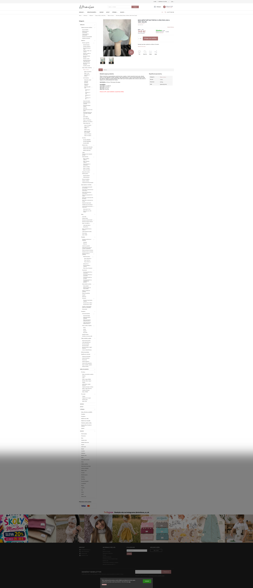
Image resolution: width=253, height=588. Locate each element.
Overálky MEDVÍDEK (87, 141)
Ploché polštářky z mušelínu (86, 266)
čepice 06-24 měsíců (86, 127)
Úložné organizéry (85, 361)
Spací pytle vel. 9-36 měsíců (87, 211)
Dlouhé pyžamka (86, 175)
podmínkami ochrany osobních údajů (156, 575)
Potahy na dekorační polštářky (86, 291)
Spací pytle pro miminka (86, 184)
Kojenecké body (85, 156)
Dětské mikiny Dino (86, 150)
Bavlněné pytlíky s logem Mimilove (87, 348)
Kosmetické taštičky (86, 313)
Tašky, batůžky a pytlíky (86, 338)
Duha (82, 457)
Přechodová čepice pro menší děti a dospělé (87, 113)
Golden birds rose (85, 442)
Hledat (135, 6)
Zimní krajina (84, 433)
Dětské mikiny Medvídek (87, 147)
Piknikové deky (85, 218)
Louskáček (83, 483)
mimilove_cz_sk (84, 555)
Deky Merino (85, 226)
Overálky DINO (86, 143)
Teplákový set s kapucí (86, 397)
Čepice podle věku (86, 123)
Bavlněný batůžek (85, 343)
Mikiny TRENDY (85, 391)
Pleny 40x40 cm (87, 261)
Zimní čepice (85, 116)
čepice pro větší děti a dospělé (87, 132)
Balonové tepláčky (85, 179)
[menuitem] (82, 12)
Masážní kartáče (85, 334)
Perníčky (83, 479)
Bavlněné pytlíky (85, 345)
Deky (82, 214)
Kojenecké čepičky (86, 101)
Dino (82, 438)
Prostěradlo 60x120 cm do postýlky (87, 273)
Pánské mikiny (85, 399)
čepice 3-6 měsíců (87, 135)
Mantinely (84, 296)
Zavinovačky (84, 309)
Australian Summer (85, 459)
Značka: (170, 27)
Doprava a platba (163, 1)
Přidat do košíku (150, 38)
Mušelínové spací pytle (86, 202)
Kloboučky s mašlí (87, 79)
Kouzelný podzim (84, 481)
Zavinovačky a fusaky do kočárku (86, 425)
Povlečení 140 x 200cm (87, 302)
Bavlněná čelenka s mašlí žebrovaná (87, 61)
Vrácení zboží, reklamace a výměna (110, 562)
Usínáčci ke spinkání (86, 245)
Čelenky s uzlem (86, 58)
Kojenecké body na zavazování (86, 164)
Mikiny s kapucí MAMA (86, 379)
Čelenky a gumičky (85, 42)
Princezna (83, 435)
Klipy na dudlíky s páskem (87, 364)
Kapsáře (83, 294)
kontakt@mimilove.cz (85, 549)
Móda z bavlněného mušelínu (87, 374)
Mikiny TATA (84, 401)
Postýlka (83, 237)
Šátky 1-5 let (86, 73)
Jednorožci (83, 446)
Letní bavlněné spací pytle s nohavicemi (87, 207)
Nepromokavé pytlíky (86, 340)
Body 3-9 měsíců (86, 168)
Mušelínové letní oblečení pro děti (87, 154)
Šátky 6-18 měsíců (87, 71)
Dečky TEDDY (84, 234)
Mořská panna (84, 474)
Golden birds (84, 440)
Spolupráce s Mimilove (108, 553)
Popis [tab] (100, 69)
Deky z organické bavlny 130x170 (86, 229)
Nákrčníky (85, 108)
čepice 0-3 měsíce (87, 133)
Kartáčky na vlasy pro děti (87, 336)
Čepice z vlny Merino (87, 119)
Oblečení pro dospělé (85, 420)
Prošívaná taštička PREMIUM (86, 318)
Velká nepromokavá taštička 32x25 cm (87, 323)
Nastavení (104, 584)
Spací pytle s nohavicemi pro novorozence (87, 190)
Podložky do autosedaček (87, 36)
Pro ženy (83, 372)
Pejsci (82, 485)
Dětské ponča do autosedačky (85, 32)
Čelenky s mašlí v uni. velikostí (87, 51)
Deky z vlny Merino (86, 223)
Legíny (83, 152)
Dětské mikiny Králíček (87, 148)
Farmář (83, 472)
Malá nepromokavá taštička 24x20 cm (87, 320)
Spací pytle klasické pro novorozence (86, 193)
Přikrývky (85, 243)
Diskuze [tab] (105, 69)
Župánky (85, 330)
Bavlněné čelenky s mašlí (87, 49)
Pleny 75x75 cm (87, 260)
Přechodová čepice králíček (86, 106)
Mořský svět (83, 455)
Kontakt (104, 555)
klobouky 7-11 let (87, 98)
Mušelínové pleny (86, 256)
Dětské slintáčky (85, 366)
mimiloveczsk (84, 553)
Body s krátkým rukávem (86, 159)
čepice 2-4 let (87, 129)
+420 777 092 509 (85, 551)
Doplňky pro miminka (85, 354)
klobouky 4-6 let (87, 96)
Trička (83, 377)
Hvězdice (83, 453)
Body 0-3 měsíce (86, 166)
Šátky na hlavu (86, 69)
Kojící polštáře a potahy (86, 284)
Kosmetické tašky (86, 315)
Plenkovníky (84, 359)
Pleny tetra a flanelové (87, 268)
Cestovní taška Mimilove (87, 349)
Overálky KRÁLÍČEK (86, 139)
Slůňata (83, 476)
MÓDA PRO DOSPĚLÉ (84, 369)
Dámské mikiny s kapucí (86, 380)
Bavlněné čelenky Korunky (86, 56)
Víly (82, 489)
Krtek (82, 461)
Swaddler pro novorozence (87, 204)
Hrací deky (84, 216)
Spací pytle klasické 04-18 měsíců (87, 195)
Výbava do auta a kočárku (86, 27)
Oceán (82, 448)
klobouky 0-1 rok (87, 90)
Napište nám (105, 560)
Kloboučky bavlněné (86, 82)
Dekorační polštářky (86, 293)
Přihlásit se (166, 571)
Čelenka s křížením (86, 46)
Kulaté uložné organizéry (87, 363)
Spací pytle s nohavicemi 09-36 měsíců (87, 198)
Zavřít (170, 56)
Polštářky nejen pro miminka (87, 251)
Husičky (83, 487)
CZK (172, 1)
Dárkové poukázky (85, 352)
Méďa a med (84, 470)
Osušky (84, 329)
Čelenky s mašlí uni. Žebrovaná (87, 54)
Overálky (84, 137)
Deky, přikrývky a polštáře (86, 412)
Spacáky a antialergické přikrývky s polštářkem (86, 307)
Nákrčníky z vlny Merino (87, 121)
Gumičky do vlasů (86, 65)
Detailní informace (142, 46)
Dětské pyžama (85, 173)
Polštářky (85, 242)
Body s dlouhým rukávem (86, 162)
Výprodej (82, 409)
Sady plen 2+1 (85, 263)
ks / (156, 550)
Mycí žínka (85, 332)
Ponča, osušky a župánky (87, 325)
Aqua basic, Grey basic (86, 466)
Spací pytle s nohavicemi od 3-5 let (87, 201)
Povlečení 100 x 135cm (87, 304)
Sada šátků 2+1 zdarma (87, 75)
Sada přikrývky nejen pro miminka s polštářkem (87, 248)
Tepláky (83, 382)
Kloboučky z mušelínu (86, 85)
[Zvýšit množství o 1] (141, 38)
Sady (84, 114)
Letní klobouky (86, 77)
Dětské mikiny (85, 145)
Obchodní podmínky (107, 556)
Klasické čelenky (86, 44)
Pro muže (83, 394)
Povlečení (84, 298)
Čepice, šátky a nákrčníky (87, 67)
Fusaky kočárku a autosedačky (85, 34)
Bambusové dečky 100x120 (87, 221)
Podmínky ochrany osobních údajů (110, 558)
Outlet (81, 406)
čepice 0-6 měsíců (87, 125)
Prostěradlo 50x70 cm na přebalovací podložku (87, 280)
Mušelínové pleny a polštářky (86, 254)
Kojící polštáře (86, 285)
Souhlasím (147, 581)
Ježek (82, 494)
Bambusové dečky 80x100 (87, 219)
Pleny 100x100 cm (87, 258)
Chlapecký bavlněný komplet (87, 182)
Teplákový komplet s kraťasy (87, 386)
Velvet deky (84, 233)
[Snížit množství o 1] (138, 38)
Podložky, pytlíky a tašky (86, 422)
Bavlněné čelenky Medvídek (86, 63)
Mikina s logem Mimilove (87, 388)
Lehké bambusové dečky (87, 231)
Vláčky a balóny (84, 464)
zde (129, 581)
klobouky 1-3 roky (87, 93)
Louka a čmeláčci (85, 468)
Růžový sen (83, 496)
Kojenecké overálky (86, 171)
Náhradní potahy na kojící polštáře (87, 288)
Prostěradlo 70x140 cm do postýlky (87, 275)
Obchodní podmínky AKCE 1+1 (109, 564)
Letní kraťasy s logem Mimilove (86, 385)
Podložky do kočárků (86, 38)
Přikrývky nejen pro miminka (87, 250)
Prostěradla (84, 270)
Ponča (84, 327)
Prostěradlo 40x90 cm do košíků (87, 278)
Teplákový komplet (86, 390)
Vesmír (82, 444)
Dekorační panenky (85, 358)
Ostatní (82, 428)
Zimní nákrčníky (86, 118)
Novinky (82, 404)
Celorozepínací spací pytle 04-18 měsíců (87, 187)
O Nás (155, 1)
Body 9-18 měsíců (86, 169)
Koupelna (83, 311)
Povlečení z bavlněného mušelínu (87, 301)
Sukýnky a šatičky (85, 180)
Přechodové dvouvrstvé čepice (87, 110)
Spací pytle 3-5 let (86, 209)
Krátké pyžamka (86, 177)
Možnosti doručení (159, 32)
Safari (82, 492)
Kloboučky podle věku (87, 87)
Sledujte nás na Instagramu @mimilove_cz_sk (131, 512)
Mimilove (82, 24)
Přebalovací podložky (86, 356)
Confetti (83, 451)
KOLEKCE (82, 431)
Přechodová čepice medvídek (86, 103)
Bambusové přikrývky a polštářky (86, 240)
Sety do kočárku (85, 29)
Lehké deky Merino (86, 225)
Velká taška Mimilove (86, 342)
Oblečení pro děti (84, 418)
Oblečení (83, 40)
